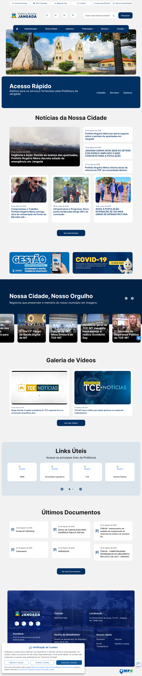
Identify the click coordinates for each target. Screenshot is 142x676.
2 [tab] (73, 489)
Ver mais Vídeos (71, 423)
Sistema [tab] (127, 92)
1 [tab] (69, 489)
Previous (126, 298)
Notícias (118, 639)
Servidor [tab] (114, 92)
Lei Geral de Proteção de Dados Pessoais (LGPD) (36, 669)
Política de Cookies (37, 667)
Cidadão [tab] (101, 92)
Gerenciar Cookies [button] (69, 662)
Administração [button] (30, 29)
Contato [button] (120, 29)
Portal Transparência (102, 645)
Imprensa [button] (70, 29)
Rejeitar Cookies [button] (16, 662)
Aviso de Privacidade (52, 667)
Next (132, 298)
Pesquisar (125, 15)
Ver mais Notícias (71, 233)
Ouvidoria (100, 639)
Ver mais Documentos (71, 571)
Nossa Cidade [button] (51, 29)
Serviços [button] (105, 29)
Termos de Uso (67, 667)
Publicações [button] (87, 29)
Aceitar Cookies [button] (42, 662)
